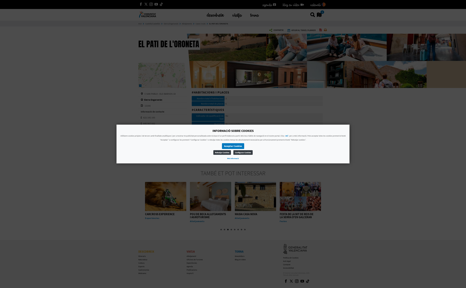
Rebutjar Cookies (222, 152)
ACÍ (286, 136)
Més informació (233, 158)
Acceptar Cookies (233, 146)
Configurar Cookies (243, 152)
